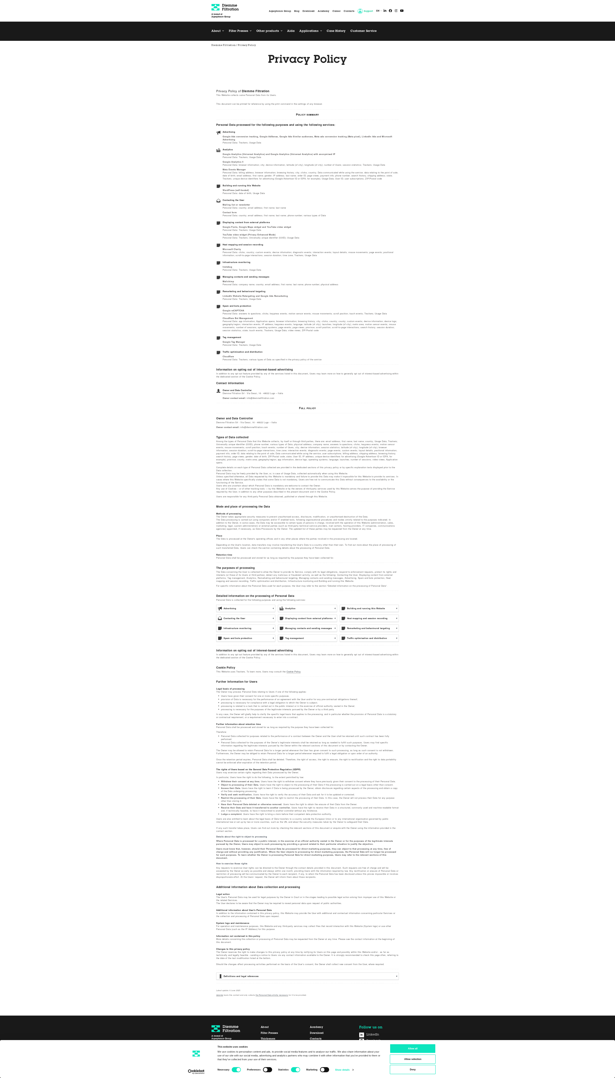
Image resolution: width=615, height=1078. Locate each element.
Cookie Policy (294, 671)
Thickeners (268, 1039)
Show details (342, 1069)
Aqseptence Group (280, 11)
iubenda (219, 995)
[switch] (267, 1069)
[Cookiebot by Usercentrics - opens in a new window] (196, 1071)
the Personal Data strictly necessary (272, 995)
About (265, 1027)
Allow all (413, 1048)
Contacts (349, 11)
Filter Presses (269, 1033)
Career (336, 11)
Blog (296, 11)
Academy (323, 11)
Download (309, 11)
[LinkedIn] (362, 1035)
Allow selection (412, 1059)
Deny (413, 1069)
